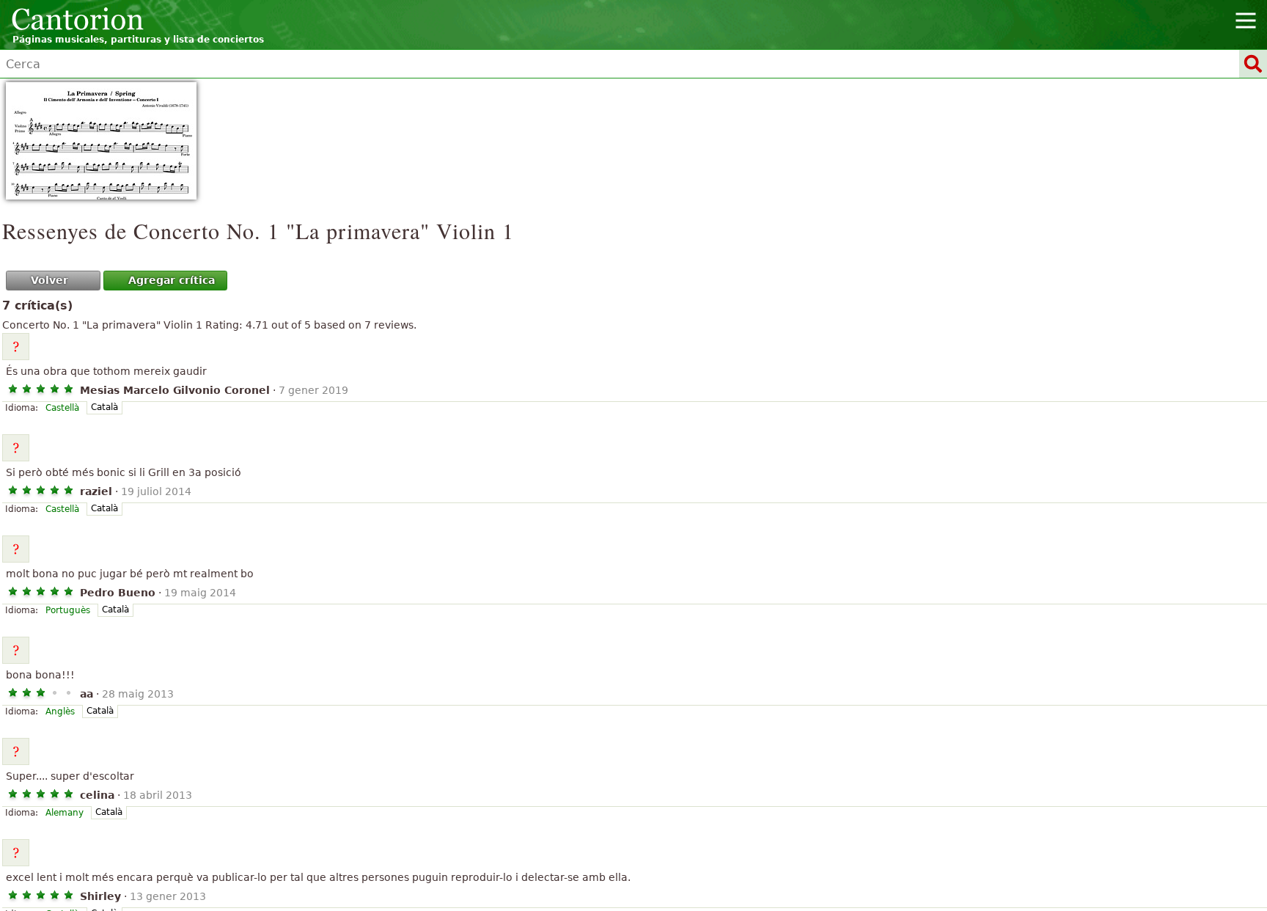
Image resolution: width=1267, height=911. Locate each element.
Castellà (62, 408)
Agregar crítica (171, 280)
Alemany (64, 813)
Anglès (60, 711)
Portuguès (67, 610)
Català (104, 407)
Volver (49, 280)
